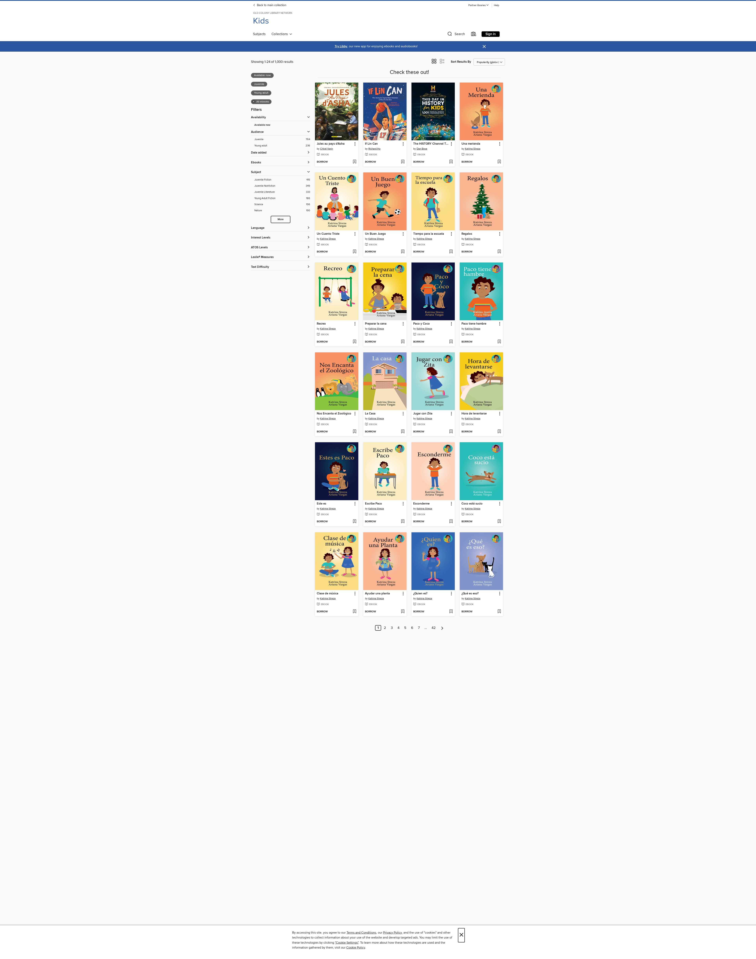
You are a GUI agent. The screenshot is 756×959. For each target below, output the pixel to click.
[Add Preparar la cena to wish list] (402, 341)
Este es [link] (321, 504)
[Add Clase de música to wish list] (354, 611)
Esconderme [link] (421, 504)
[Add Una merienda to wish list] (499, 162)
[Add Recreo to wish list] (354, 341)
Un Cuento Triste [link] (328, 234)
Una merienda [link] (470, 144)
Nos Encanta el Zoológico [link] (334, 413)
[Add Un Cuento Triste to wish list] (354, 251)
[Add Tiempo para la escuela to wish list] (450, 251)
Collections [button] (280, 34)
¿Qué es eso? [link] (470, 593)
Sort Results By (461, 62)
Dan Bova (422, 148)
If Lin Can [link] (371, 144)
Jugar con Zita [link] (422, 413)
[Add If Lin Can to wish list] (402, 162)
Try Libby (341, 46)
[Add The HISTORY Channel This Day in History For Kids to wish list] (450, 162)
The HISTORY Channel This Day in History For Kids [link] (431, 144)
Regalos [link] (466, 234)
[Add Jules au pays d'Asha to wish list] (354, 162)
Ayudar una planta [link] (377, 593)
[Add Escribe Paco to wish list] (402, 521)
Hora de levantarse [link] (474, 413)
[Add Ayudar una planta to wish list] (402, 611)
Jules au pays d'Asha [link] (331, 144)
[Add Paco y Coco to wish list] (450, 341)
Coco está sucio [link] (472, 504)
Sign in (490, 34)
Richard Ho (374, 148)
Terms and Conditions (361, 933)
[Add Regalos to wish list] (499, 251)
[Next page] (442, 628)
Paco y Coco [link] (421, 324)
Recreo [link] (321, 324)
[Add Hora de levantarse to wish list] (499, 431)
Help (496, 5)
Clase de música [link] (327, 593)
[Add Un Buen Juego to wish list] (402, 251)
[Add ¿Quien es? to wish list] (450, 611)
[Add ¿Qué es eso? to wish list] (499, 611)
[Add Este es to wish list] (354, 521)
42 (434, 628)
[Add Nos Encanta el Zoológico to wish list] (354, 431)
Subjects (259, 34)
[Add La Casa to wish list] (402, 431)
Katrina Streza (472, 148)
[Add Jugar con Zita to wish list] (450, 431)
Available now (262, 125)
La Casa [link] (370, 413)
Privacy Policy (392, 933)
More (281, 219)
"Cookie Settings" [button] (347, 943)
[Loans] (474, 35)
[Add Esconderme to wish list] (450, 521)
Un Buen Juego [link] (375, 234)
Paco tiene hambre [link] (473, 324)
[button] (478, 5)
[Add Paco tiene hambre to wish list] (499, 341)
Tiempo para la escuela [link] (428, 234)
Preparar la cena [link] (375, 324)
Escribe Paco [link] (373, 504)
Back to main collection (271, 5)
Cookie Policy (355, 948)
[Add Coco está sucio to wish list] (499, 521)
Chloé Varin (326, 148)
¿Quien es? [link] (420, 593)
